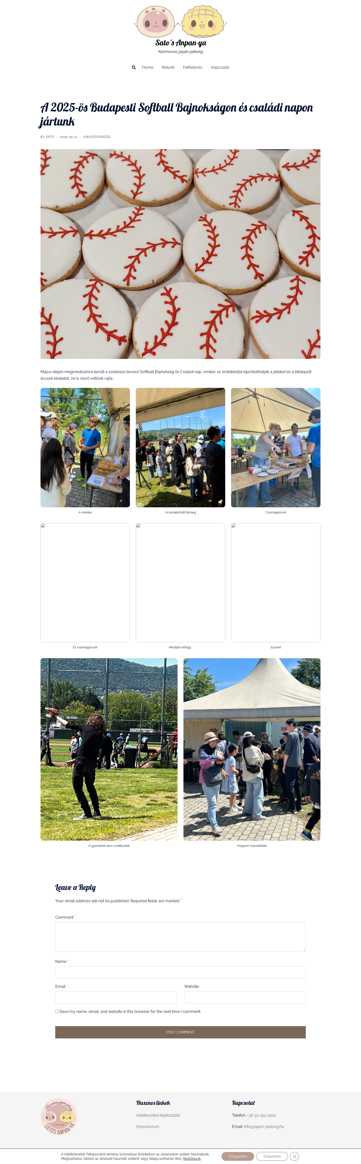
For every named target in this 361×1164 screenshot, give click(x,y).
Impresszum (147, 1126)
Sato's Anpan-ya (180, 42)
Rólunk (168, 67)
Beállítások (192, 1159)
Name (62, 961)
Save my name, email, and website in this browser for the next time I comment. (130, 1011)
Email (61, 986)
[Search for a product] (134, 67)
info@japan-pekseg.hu (264, 1126)
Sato (50, 137)
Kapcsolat (220, 67)
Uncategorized (97, 137)
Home (147, 67)
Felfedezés (192, 67)
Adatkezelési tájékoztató (158, 1115)
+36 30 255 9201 (261, 1115)
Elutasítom (272, 1156)
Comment (65, 917)
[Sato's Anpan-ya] (180, 21)
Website (191, 986)
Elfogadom (238, 1156)
